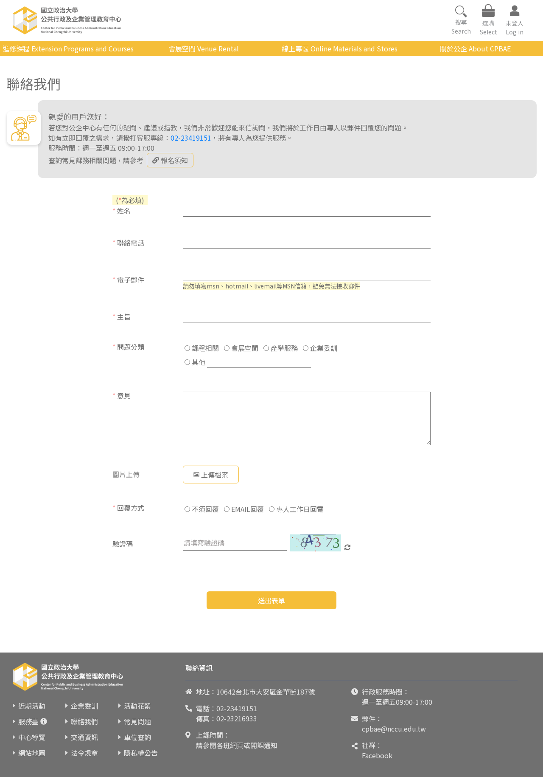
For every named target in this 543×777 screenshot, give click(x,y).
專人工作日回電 (299, 509)
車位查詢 (137, 737)
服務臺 (28, 721)
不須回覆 (204, 509)
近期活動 (31, 706)
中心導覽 (31, 737)
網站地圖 (31, 753)
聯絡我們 (84, 721)
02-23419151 (191, 138)
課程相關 (204, 348)
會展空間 (244, 348)
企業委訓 (322, 348)
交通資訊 (84, 737)
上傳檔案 (214, 474)
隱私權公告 (141, 753)
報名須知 (174, 160)
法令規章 (84, 753)
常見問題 (137, 721)
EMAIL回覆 (247, 509)
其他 (197, 362)
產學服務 (283, 348)
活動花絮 (137, 706)
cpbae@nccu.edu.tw (394, 728)
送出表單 (271, 600)
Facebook (377, 755)
